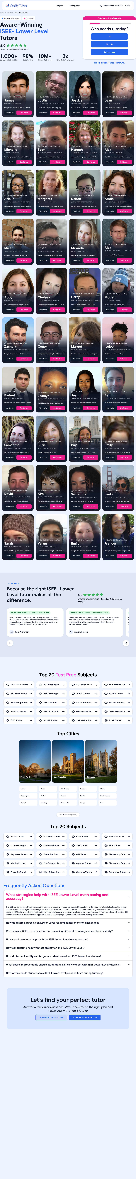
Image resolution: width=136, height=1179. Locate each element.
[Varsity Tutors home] (16, 5)
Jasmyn (44, 395)
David (8, 493)
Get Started (24, 113)
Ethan (42, 248)
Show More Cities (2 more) (68, 815)
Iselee (109, 346)
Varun (42, 543)
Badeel (9, 395)
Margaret (45, 198)
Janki (109, 494)
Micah (8, 248)
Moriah (110, 297)
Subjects (59, 6)
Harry (75, 296)
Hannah (77, 149)
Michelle (10, 149)
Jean (108, 100)
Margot (76, 346)
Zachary (10, 346)
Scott (41, 149)
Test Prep (10, 13)
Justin (42, 100)
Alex (108, 149)
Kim (41, 493)
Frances (111, 543)
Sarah (8, 543)
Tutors (2, 13)
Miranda (77, 248)
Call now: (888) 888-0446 (113, 6)
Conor (42, 346)
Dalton (76, 198)
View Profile (9, 113)
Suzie (42, 445)
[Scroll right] (126, 643)
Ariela (109, 198)
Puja (74, 445)
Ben (107, 395)
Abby (8, 297)
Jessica (76, 100)
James (9, 100)
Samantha (11, 445)
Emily (109, 445)
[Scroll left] (10, 643)
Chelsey (44, 297)
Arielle (9, 198)
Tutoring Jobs (74, 6)
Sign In (127, 6)
